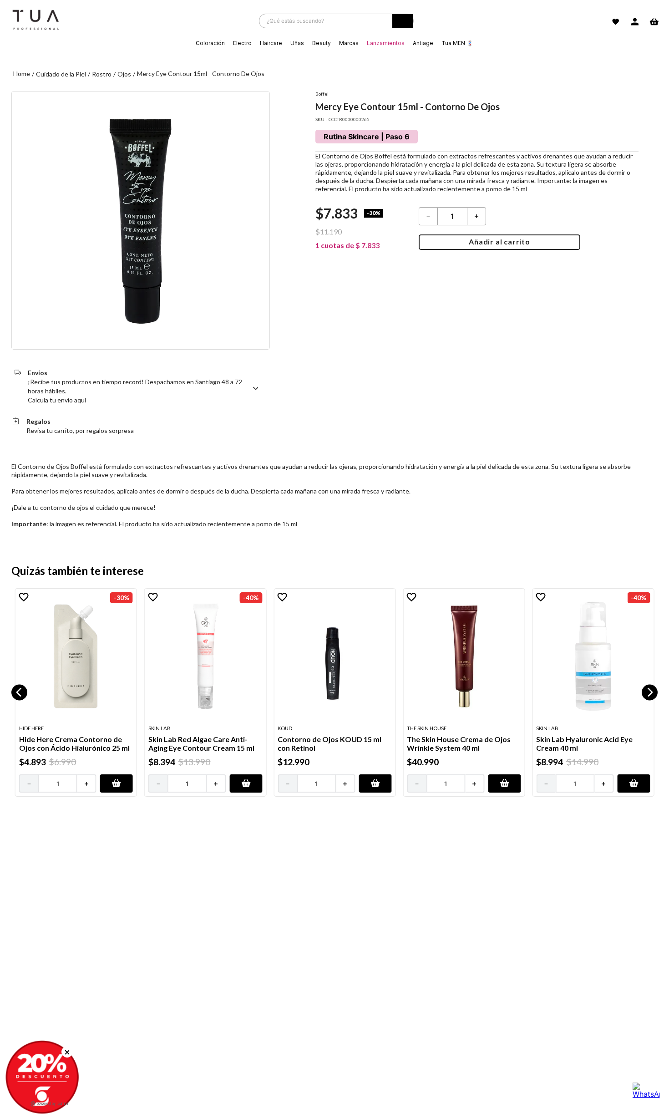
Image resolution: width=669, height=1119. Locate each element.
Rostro (102, 74)
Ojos (124, 74)
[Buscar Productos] (402, 23)
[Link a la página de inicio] (21, 74)
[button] (19, 692)
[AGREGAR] (116, 783)
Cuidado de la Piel (61, 74)
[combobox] (336, 21)
